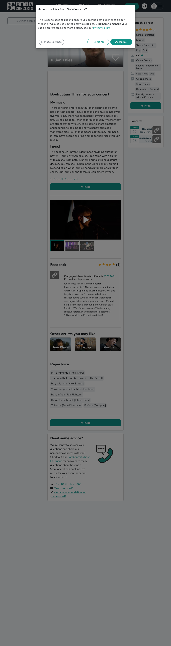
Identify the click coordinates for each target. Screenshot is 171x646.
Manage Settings (51, 42)
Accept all (121, 42)
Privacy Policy (101, 28)
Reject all (98, 42)
